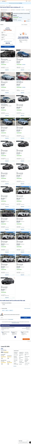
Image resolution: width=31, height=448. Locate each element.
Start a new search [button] (27, 308)
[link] (24, 64)
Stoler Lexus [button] (14, 19)
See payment (2, 108)
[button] (26, 1)
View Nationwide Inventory (15, 322)
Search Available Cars (8, 46)
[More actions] (13, 70)
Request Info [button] (19, 20)
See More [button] (15, 366)
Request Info (7, 92)
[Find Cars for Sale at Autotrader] (4, 1)
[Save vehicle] (11, 13)
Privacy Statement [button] (10, 319)
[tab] (2, 348)
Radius (20, 41)
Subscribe (25, 317)
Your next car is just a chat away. (15, 3)
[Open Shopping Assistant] (30, 442)
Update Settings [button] (11, 44)
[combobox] (5, 10)
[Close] (27, 440)
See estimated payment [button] (16, 16)
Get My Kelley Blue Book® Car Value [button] (8, 41)
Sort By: (23, 24)
